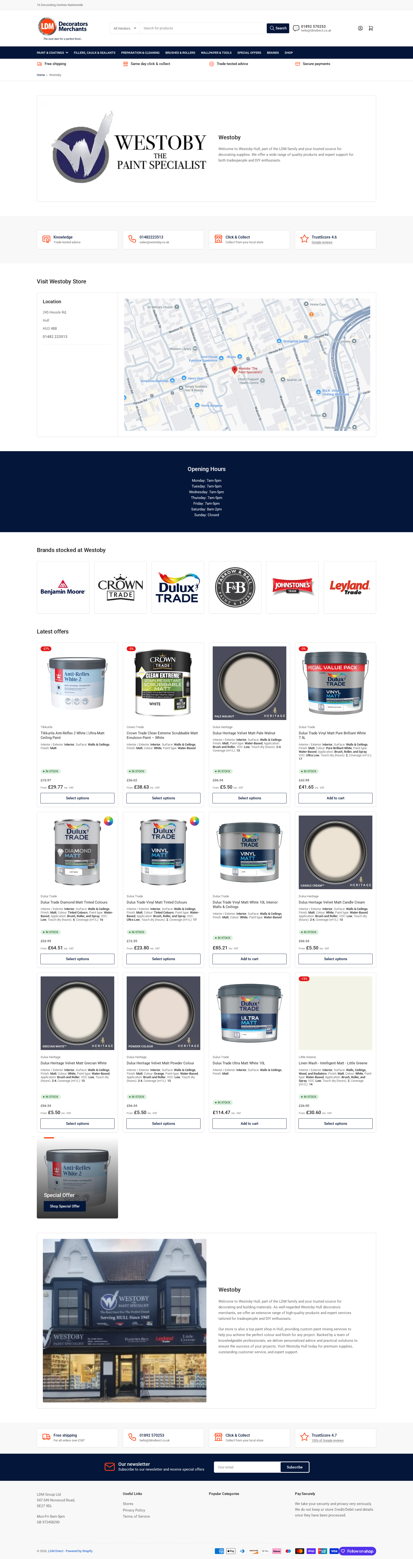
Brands (273, 52)
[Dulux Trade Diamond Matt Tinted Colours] (77, 852)
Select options (77, 798)
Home (41, 75)
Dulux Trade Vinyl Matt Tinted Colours (157, 902)
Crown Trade (135, 727)
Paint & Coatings (50, 52)
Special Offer (59, 1195)
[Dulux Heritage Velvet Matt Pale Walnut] (249, 683)
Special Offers (249, 52)
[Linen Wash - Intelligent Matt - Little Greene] (335, 1013)
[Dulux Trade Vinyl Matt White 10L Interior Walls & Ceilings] (249, 852)
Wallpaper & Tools (216, 52)
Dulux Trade (307, 727)
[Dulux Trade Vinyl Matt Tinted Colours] (163, 852)
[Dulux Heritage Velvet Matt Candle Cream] (335, 852)
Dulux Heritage (223, 727)
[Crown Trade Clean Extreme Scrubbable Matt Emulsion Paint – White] (163, 683)
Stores (128, 1504)
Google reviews (322, 242)
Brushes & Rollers (180, 52)
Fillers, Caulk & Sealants (94, 52)
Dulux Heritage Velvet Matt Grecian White (74, 1063)
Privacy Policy (134, 1510)
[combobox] (215, 28)
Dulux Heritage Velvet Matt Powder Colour (160, 1063)
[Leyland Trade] (350, 587)
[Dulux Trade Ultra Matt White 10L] (249, 1013)
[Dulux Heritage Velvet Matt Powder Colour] (163, 1013)
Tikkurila (46, 727)
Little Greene (307, 1057)
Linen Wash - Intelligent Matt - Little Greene (333, 1063)
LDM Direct (55, 1551)
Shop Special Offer (65, 1206)
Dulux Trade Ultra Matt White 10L (239, 1063)
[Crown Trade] (120, 587)
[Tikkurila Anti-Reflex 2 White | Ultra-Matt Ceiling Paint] (77, 683)
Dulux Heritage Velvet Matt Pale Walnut (244, 733)
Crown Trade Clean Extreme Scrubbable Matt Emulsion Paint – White (162, 735)
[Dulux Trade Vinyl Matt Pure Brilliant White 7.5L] (335, 683)
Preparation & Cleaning (140, 52)
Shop (289, 52)
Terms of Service (136, 1516)
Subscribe (295, 1467)
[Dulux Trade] (178, 587)
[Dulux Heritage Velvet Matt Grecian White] (77, 1013)
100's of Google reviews (328, 1440)
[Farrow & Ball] (235, 587)
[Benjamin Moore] (63, 587)
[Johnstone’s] (292, 587)
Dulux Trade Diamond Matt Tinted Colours (74, 902)
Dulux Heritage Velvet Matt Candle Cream (332, 902)
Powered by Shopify (79, 1551)
